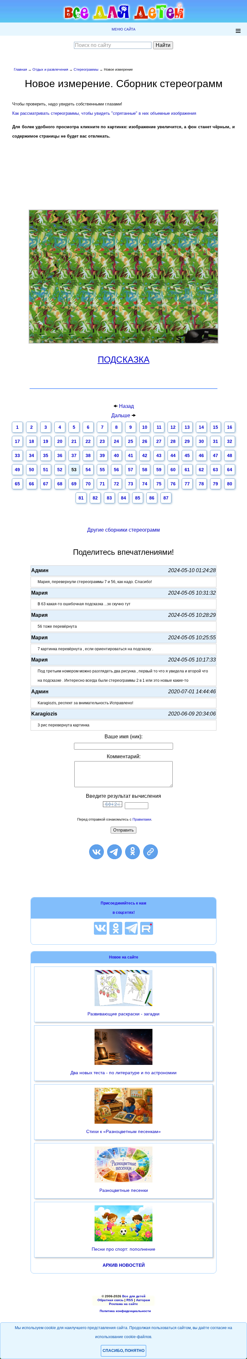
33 (17, 455)
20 (59, 441)
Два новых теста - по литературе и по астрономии (123, 1072)
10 (144, 427)
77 (187, 483)
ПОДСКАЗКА (124, 360)
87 (166, 497)
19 (45, 441)
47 (215, 455)
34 (31, 455)
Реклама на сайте (123, 1304)
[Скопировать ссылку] (150, 851)
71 (102, 483)
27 (158, 441)
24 (116, 441)
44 (173, 455)
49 (17, 469)
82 (95, 497)
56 (116, 469)
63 (215, 469)
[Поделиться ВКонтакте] (96, 851)
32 (229, 441)
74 (144, 483)
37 (74, 455)
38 (88, 455)
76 (173, 483)
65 (17, 483)
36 (59, 455)
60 (173, 469)
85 (137, 497)
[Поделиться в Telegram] (114, 851)
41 (130, 455)
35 (45, 455)
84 (123, 497)
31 (215, 441)
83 (109, 497)
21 (74, 441)
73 (130, 483)
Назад (126, 406)
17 (17, 441)
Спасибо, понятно (123, 1350)
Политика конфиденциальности (125, 1311)
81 (81, 497)
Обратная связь (110, 1300)
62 (201, 469)
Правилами (142, 819)
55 (102, 469)
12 (173, 427)
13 (187, 427)
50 (31, 469)
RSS (129, 1300)
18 (31, 441)
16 (229, 427)
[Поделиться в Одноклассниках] (132, 851)
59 (158, 469)
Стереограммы (86, 69)
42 (144, 455)
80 (229, 483)
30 (201, 441)
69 (74, 483)
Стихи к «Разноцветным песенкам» (123, 1131)
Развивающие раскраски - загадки (123, 1013)
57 (130, 469)
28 (173, 441)
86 (151, 497)
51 (45, 469)
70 (88, 483)
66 (31, 483)
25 (130, 441)
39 (102, 455)
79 (215, 483)
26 (144, 441)
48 (229, 455)
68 (59, 483)
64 (229, 469)
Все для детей (133, 1296)
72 (116, 483)
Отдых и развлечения (50, 69)
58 (144, 469)
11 (159, 427)
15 (215, 427)
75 (158, 483)
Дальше (121, 415)
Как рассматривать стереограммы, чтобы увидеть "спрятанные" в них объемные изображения (104, 113)
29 (187, 441)
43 (158, 455)
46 (201, 455)
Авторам (143, 1300)
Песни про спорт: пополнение (123, 1249)
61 (187, 469)
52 (59, 469)
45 (187, 455)
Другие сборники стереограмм (123, 530)
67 (45, 483)
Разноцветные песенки (123, 1190)
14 (201, 427)
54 (88, 469)
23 (102, 441)
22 (88, 441)
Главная (20, 69)
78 (201, 483)
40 (116, 455)
